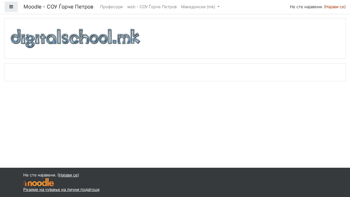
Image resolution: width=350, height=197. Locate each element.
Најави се (334, 6)
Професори (111, 6)
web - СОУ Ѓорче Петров (152, 6)
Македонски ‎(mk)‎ (198, 6)
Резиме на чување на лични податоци (61, 189)
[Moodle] (38, 182)
